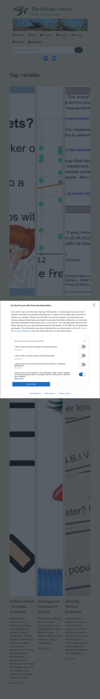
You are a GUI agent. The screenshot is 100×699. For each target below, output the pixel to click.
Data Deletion (35, 393)
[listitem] (50, 341)
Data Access (50, 393)
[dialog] (50, 349)
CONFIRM (31, 384)
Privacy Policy (64, 393)
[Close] (94, 305)
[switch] (82, 346)
